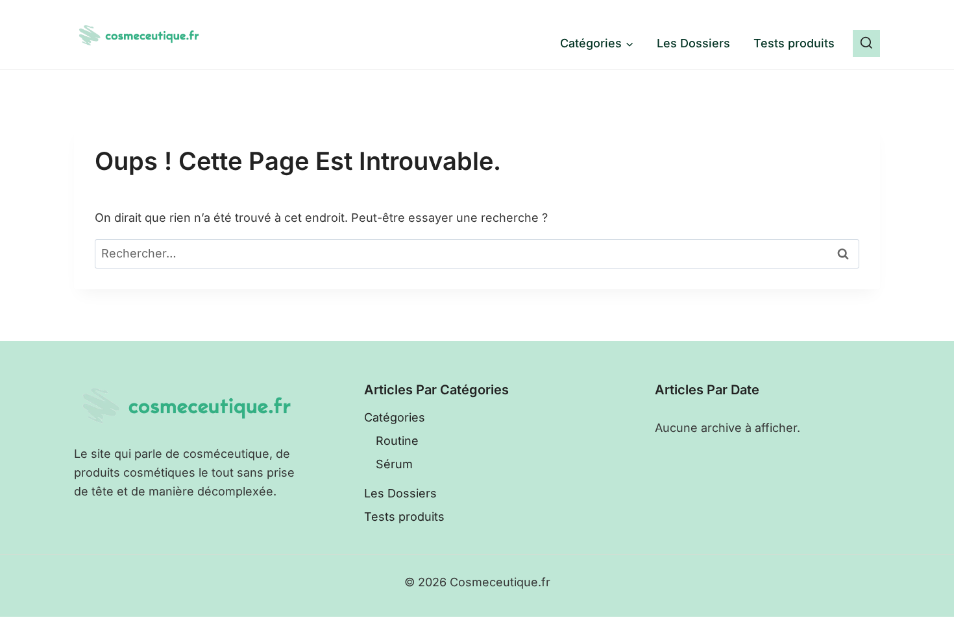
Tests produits (794, 43)
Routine (397, 440)
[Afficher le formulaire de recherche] (866, 43)
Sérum (394, 464)
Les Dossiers (693, 43)
